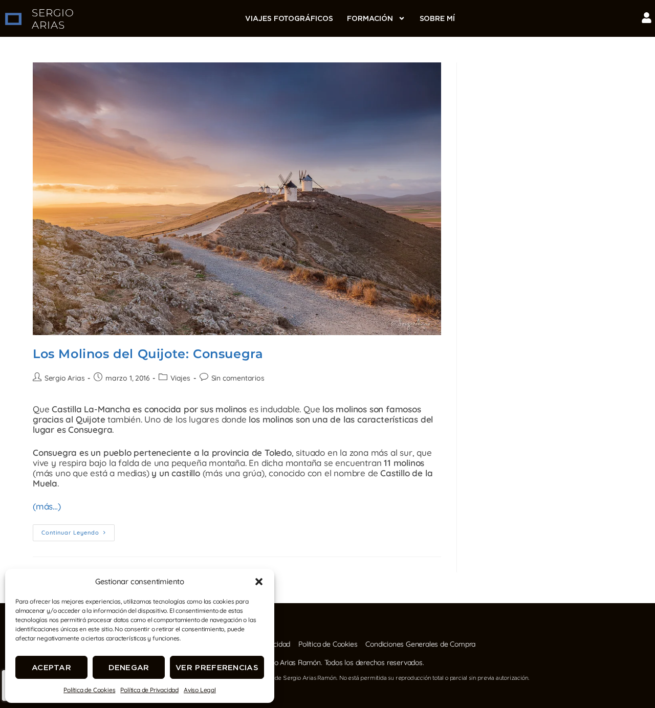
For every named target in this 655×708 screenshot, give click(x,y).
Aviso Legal (200, 690)
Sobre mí (437, 18)
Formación (369, 18)
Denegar (128, 667)
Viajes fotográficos (289, 18)
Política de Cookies (89, 690)
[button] (259, 582)
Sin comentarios (238, 378)
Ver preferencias (217, 667)
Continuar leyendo (78, 530)
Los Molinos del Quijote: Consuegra (148, 353)
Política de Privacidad (149, 690)
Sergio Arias (65, 378)
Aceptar (51, 667)
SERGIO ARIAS (53, 19)
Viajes (180, 378)
